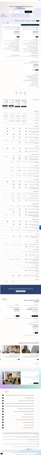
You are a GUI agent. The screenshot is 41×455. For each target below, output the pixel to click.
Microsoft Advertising (26, 451)
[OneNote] (34, 56)
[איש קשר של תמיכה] (40, 228)
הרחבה (18, 175)
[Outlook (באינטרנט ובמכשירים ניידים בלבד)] (33, 85)
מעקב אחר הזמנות (17, 450)
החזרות (19, 450)
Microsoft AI (40, 451)
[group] (30, 353)
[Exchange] (29, 56)
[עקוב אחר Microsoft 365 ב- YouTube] (28, 449)
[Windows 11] (37, 57)
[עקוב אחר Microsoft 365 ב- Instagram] (26, 449)
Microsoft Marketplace (34, 452)
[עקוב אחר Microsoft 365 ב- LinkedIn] (31, 449)
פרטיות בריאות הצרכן (39, 454)
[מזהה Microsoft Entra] (23, 56)
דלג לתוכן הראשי (39, 0)
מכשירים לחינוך (9, 450)
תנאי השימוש (26, 454)
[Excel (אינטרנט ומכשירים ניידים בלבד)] (36, 85)
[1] (38, 435)
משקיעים (14, 452)
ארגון (16, 446)
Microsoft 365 (32, 450)
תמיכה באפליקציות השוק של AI (5, 451)
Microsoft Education (13, 450)
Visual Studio (24, 452)
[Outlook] (30, 56)
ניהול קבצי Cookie (29, 454)
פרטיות (31, 454)
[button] (37, 70)
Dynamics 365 (19, 451)
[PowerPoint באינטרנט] (35, 85)
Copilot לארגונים (39, 450)
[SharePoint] (25, 56)
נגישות (16, 454)
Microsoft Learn (11, 451)
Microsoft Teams (34, 451)
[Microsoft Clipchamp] (31, 56)
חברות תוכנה (27, 452)
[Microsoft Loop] (33, 56)
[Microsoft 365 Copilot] (24, 56)
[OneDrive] (27, 56)
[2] (38, 438)
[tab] (6, 22)
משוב (1, 453)
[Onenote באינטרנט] (34, 85)
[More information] (4, 118)
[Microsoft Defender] (35, 57)
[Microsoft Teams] (28, 56)
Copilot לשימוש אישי (36, 450)
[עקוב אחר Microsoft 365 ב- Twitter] (29, 449)
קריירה (22, 452)
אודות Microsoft (20, 452)
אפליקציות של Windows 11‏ (28, 450)
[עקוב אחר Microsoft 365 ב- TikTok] (25, 449)
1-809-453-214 (30, 383)
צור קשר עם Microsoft (35, 454)
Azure (17, 451)
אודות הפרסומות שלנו (19, 454)
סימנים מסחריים (23, 454)
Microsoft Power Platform (38, 452)
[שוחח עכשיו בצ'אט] (40, 226)
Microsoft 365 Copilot (31, 451)
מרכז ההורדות (21, 450)
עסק (14, 446)
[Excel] (36, 56)
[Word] (37, 56)
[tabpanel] (20, 56)
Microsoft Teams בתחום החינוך (5, 450)
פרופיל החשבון (24, 450)
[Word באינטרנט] (37, 85)
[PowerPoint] (35, 56)
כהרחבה (25, 175)
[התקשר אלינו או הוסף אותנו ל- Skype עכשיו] (40, 227)
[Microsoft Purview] (34, 57)
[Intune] (36, 57)
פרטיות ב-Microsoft (17, 452)
